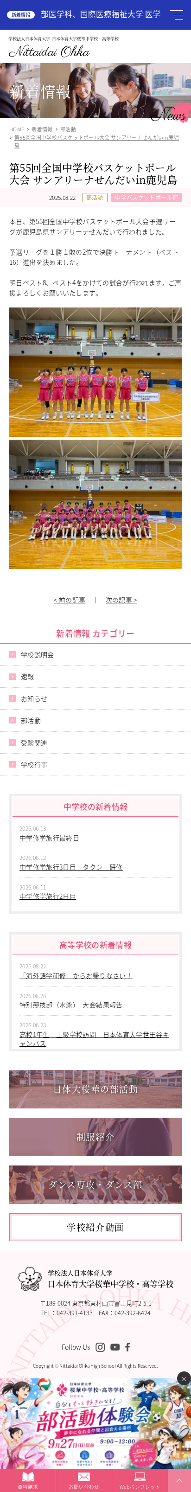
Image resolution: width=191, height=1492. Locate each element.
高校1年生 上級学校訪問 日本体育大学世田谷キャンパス (94, 1039)
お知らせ (34, 698)
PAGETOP (178, 1491)
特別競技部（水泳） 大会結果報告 (71, 1004)
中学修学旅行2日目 (47, 896)
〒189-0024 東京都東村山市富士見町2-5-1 (96, 1303)
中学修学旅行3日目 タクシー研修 (71, 866)
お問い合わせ (84, 1486)
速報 (27, 676)
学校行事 (34, 764)
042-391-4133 (75, 1312)
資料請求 (28, 1486)
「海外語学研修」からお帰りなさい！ (76, 975)
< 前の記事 (69, 599)
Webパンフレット (140, 1486)
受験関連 (34, 742)
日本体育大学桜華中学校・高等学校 (110, 1278)
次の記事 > (121, 599)
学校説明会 (37, 654)
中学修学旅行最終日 (49, 837)
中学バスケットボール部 (146, 197)
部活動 (94, 197)
